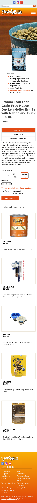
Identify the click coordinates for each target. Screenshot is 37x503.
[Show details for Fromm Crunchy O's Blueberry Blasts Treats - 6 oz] (18, 366)
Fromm (18, 76)
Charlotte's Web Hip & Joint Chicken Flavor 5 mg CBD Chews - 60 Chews (18, 438)
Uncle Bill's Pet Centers (11, 12)
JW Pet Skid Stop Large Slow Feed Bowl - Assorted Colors (17, 343)
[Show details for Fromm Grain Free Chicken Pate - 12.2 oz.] (18, 226)
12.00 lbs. (15, 175)
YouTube (21, 2)
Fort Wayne (5, 191)
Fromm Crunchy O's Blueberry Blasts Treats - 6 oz (18, 391)
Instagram (18, 2)
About (19, 471)
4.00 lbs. (6, 175)
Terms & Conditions (8, 483)
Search (34, 6)
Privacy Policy (22, 488)
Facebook (14, 2)
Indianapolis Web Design (9, 499)
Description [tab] (18, 130)
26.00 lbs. (24, 175)
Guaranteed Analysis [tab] (18, 138)
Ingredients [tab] (18, 134)
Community (21, 474)
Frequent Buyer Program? (20, 90)
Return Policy (6, 488)
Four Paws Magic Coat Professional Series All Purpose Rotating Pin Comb (17, 296)
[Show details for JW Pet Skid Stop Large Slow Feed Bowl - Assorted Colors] (18, 318)
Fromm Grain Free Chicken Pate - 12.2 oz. (17, 249)
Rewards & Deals (23, 476)
